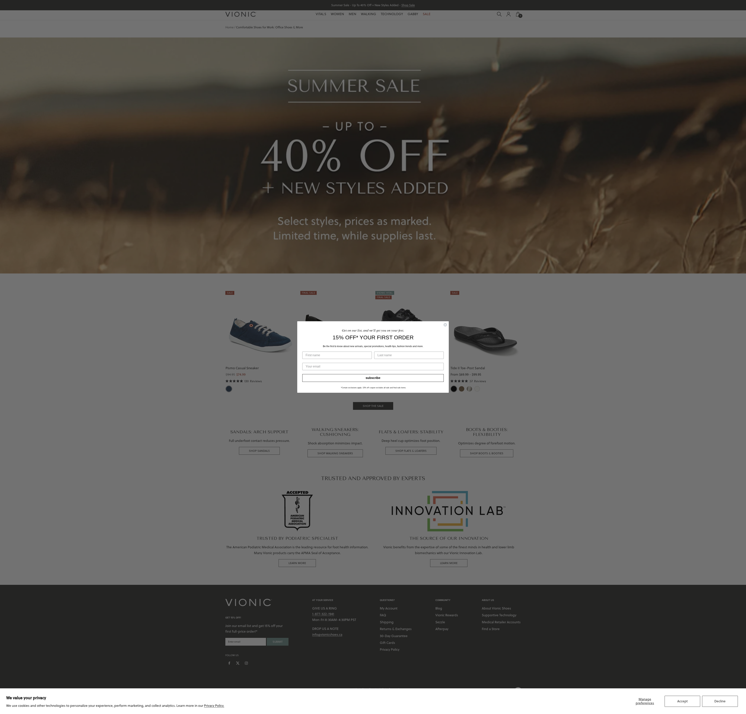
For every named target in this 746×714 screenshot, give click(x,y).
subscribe (373, 378)
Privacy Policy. (214, 705)
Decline (720, 701)
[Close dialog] (445, 325)
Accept (682, 701)
